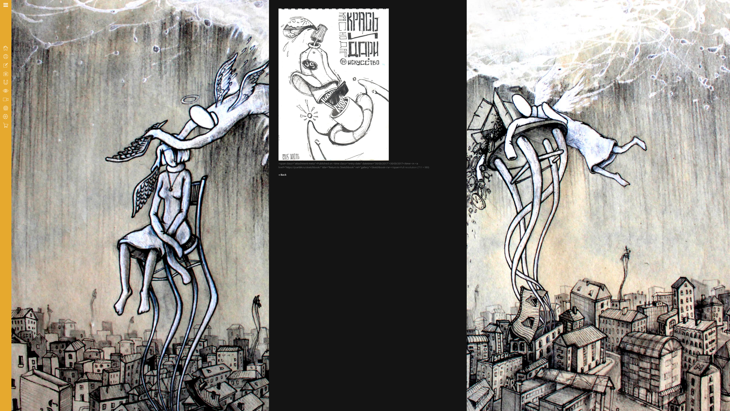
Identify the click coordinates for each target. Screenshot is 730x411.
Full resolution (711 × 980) (415, 167)
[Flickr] (9, 390)
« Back (282, 174)
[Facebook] (4, 390)
